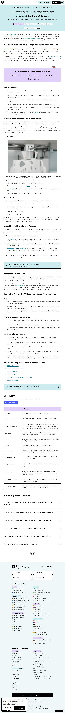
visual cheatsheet (18, 24)
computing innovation (11, 34)
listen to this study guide (33, 28)
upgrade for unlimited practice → (32, 695)
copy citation (43, 24)
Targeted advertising (13, 244)
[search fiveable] (35, 2)
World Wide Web (14, 239)
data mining (22, 248)
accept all (20, 708)
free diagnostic (44, 2)
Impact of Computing (10, 48)
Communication (11, 189)
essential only (8, 708)
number (36, 112)
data (28, 186)
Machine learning (12, 248)
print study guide (31, 24)
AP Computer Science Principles (32, 38)
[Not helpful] (34, 553)
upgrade (55, 2)
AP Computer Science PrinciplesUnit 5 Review (32, 12)
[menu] (62, 2)
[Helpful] (31, 553)
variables (20, 285)
